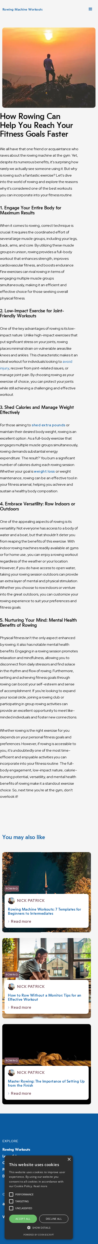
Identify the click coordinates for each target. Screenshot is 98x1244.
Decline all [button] (54, 1218)
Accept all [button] (23, 1218)
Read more (40, 1186)
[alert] (39, 1197)
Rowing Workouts (16, 1149)
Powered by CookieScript (38, 1234)
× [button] (69, 1159)
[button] (90, 9)
